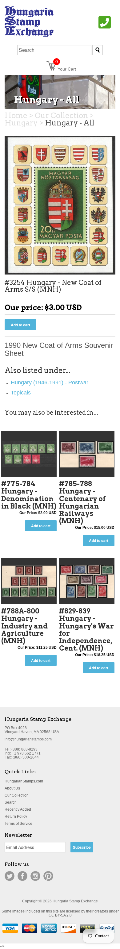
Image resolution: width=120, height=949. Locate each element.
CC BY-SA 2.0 (60, 915)
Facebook (22, 876)
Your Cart (65, 69)
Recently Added (18, 809)
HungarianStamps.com (24, 781)
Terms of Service (18, 823)
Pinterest (48, 876)
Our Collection (17, 795)
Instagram (35, 876)
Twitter (9, 876)
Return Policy (16, 816)
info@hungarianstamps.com (28, 739)
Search (11, 802)
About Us (12, 788)
